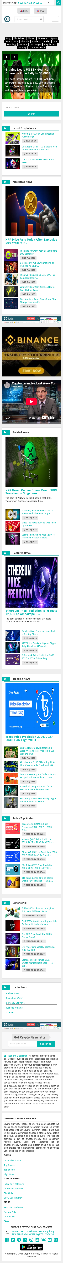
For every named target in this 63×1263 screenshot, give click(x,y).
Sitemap (10, 1012)
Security (22, 47)
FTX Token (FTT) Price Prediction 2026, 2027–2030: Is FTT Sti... (37, 866)
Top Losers (9, 1169)
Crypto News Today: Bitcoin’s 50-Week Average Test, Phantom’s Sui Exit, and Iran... (37, 751)
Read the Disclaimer (17, 1055)
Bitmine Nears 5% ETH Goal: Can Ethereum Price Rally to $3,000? (28, 71)
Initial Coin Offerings (14, 1184)
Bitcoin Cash (11, 41)
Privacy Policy (10, 1212)
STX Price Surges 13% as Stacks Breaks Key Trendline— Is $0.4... (37, 879)
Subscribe (45, 1043)
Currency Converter (15, 1003)
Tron (55, 41)
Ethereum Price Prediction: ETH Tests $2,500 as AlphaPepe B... (31, 612)
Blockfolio (9, 1193)
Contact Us (9, 1216)
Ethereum (42, 38)
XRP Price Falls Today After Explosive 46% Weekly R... (31, 241)
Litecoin (25, 41)
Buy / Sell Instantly (13, 1197)
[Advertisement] (33, 30)
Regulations (50, 44)
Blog (8, 38)
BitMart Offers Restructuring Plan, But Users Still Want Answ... (38, 910)
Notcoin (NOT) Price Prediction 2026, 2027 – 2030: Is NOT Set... (38, 841)
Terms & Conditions (13, 1207)
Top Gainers (10, 1165)
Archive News (12, 993)
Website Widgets (14, 1007)
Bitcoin (31, 38)
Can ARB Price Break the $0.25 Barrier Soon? (37, 935)
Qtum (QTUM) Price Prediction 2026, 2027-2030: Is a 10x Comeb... (39, 854)
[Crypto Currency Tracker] (8, 19)
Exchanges (36, 44)
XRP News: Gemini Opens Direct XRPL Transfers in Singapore (31, 491)
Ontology (11, 44)
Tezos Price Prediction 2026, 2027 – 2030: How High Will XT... (30, 738)
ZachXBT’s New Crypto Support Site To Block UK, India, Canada (39, 923)
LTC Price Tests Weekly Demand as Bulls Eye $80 (39, 948)
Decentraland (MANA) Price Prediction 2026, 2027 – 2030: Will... (37, 827)
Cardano (36, 41)
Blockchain (19, 38)
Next (14, 57)
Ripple (54, 38)
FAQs (6, 1221)
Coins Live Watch (14, 998)
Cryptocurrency (37, 47)
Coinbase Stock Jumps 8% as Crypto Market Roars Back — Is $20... (37, 963)
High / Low (9, 1174)
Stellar (47, 41)
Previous (6, 57)
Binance (23, 44)
